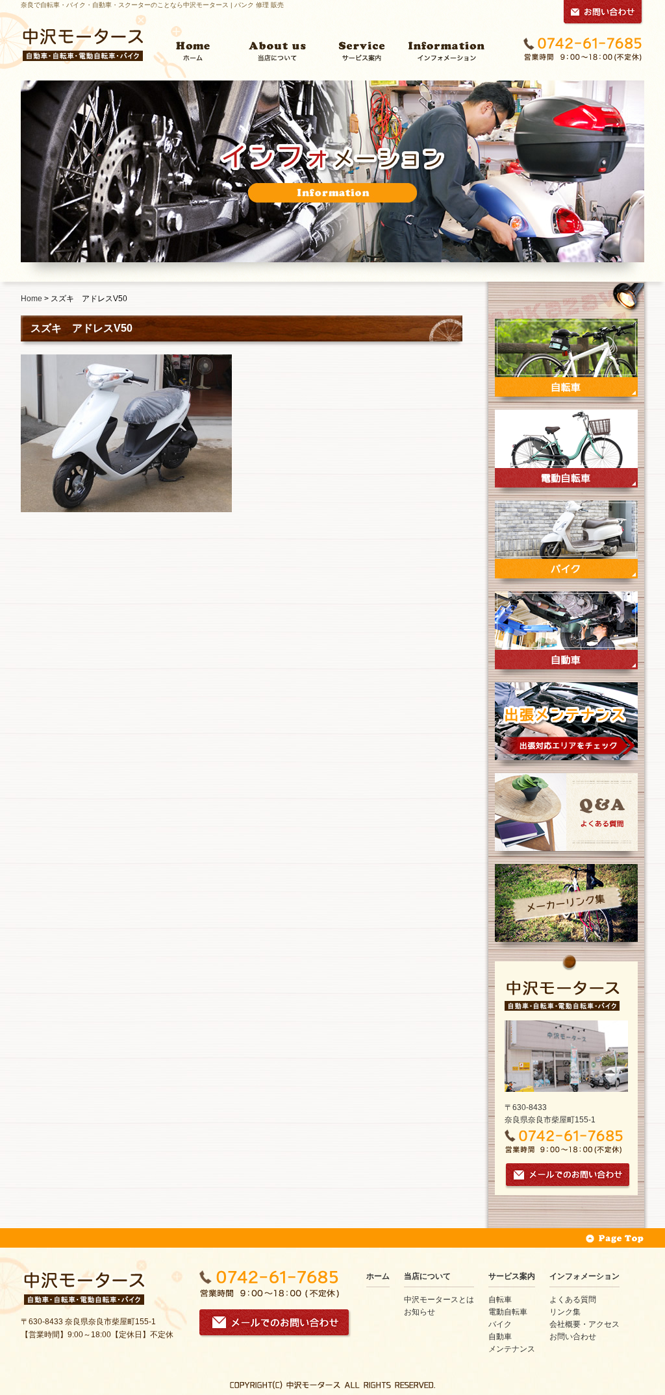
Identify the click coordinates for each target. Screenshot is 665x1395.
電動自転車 (507, 1311)
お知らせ (419, 1311)
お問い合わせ (572, 1336)
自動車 (500, 1336)
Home (31, 298)
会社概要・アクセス (584, 1324)
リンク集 (565, 1311)
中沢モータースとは (439, 1299)
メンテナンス (511, 1348)
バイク (500, 1324)
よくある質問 (572, 1299)
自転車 (500, 1299)
